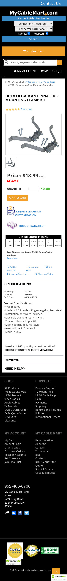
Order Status (12, 447)
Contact (39, 458)
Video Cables (12, 399)
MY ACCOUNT (26, 71)
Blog (38, 454)
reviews (26, 109)
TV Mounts (10, 406)
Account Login (12, 444)
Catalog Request (45, 472)
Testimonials (43, 451)
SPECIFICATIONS (17, 284)
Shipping (40, 406)
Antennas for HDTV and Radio (40, 81)
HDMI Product (12, 395)
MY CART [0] (53, 71)
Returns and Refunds (48, 409)
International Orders (47, 417)
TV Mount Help (44, 391)
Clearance (10, 420)
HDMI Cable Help (45, 395)
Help (38, 399)
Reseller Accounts (15, 454)
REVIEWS (11, 359)
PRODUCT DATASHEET (31, 226)
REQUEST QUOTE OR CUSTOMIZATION (28, 213)
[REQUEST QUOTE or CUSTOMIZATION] (29, 350)
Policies (39, 413)
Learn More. (13, 258)
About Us (40, 444)
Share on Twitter (45, 274)
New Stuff (10, 417)
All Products (11, 388)
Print (49, 266)
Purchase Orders (14, 451)
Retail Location (44, 440)
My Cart (9, 440)
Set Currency (12, 458)
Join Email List (12, 462)
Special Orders (44, 469)
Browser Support (45, 388)
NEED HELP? (14, 368)
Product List (35, 51)
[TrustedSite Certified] (59, 577)
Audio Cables (12, 402)
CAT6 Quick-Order (15, 413)
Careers (40, 447)
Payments (41, 402)
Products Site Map (15, 391)
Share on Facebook (18, 274)
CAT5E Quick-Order (16, 409)
